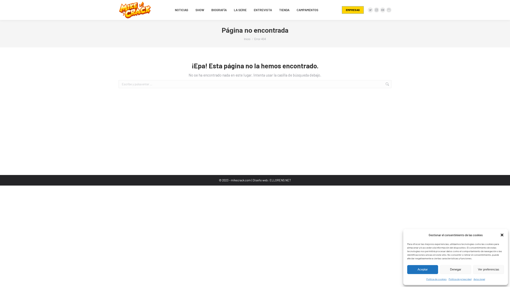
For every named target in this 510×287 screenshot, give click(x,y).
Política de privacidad (460, 279)
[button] (502, 235)
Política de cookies (436, 279)
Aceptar (423, 269)
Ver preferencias (488, 269)
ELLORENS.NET (280, 180)
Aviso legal (479, 279)
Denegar (455, 269)
